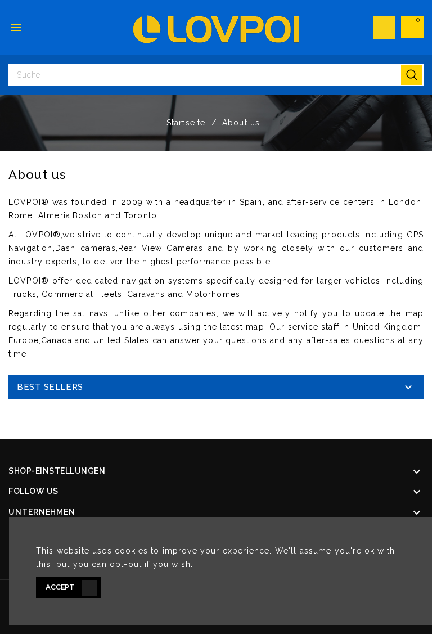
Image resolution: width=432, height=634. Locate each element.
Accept (60, 587)
